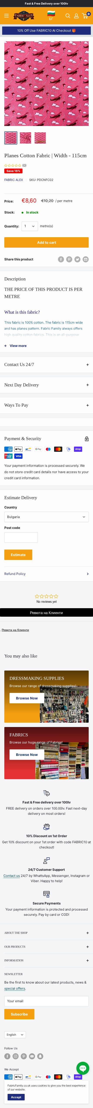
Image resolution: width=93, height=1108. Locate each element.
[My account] (76, 15)
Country (10, 507)
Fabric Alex (13, 180)
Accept (16, 1097)
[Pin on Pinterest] (69, 259)
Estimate (18, 555)
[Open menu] (6, 15)
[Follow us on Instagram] (16, 1056)
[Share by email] (86, 259)
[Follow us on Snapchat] (40, 1056)
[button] (82, 1068)
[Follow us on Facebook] (7, 1056)
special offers (14, 988)
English (11, 1034)
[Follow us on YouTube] (32, 1056)
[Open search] (68, 15)
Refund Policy (15, 574)
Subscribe (19, 1014)
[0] (85, 15)
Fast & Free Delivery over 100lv (46, 3)
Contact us (11, 876)
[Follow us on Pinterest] (24, 1056)
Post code (12, 528)
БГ (51, 15)
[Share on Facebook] (61, 259)
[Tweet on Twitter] (77, 259)
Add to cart (46, 242)
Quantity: (11, 226)
